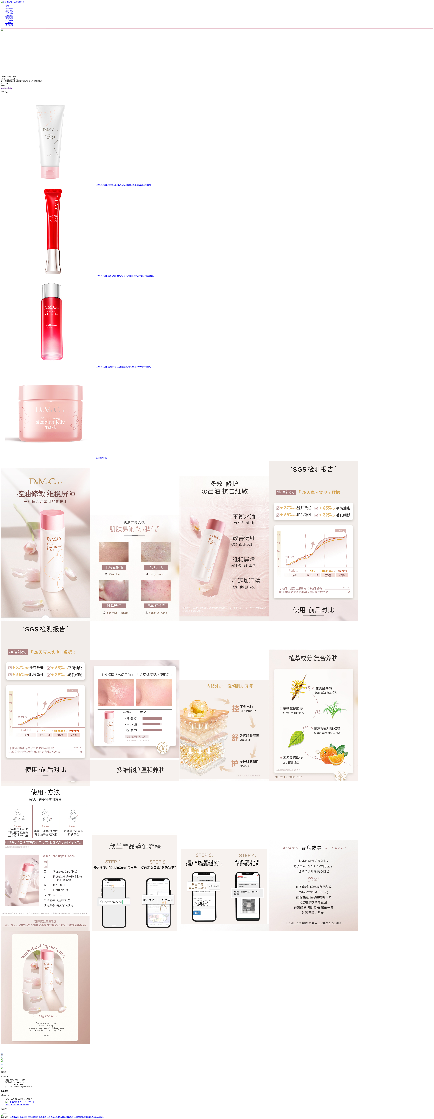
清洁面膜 (62, 1117)
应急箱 (101, 1117)
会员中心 (9, 20)
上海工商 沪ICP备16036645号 (17, 1105)
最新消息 (9, 11)
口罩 (48, 1117)
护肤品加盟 (14, 1117)
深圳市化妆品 (33, 1117)
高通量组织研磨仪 (90, 1117)
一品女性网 (78, 1117)
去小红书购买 (6, 88)
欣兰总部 (9, 25)
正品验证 (9, 23)
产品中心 (9, 13)
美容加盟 (23, 1117)
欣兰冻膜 (69, 1117)
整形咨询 (42, 1117)
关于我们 (9, 8)
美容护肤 (54, 1117)
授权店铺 (9, 18)
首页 (7, 6)
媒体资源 (9, 16)
